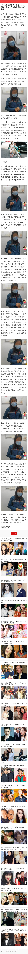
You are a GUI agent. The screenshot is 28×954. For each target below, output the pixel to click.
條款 (11, 951)
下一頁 (14, 533)
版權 (15, 951)
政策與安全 (7, 951)
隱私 (13, 951)
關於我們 (2, 951)
